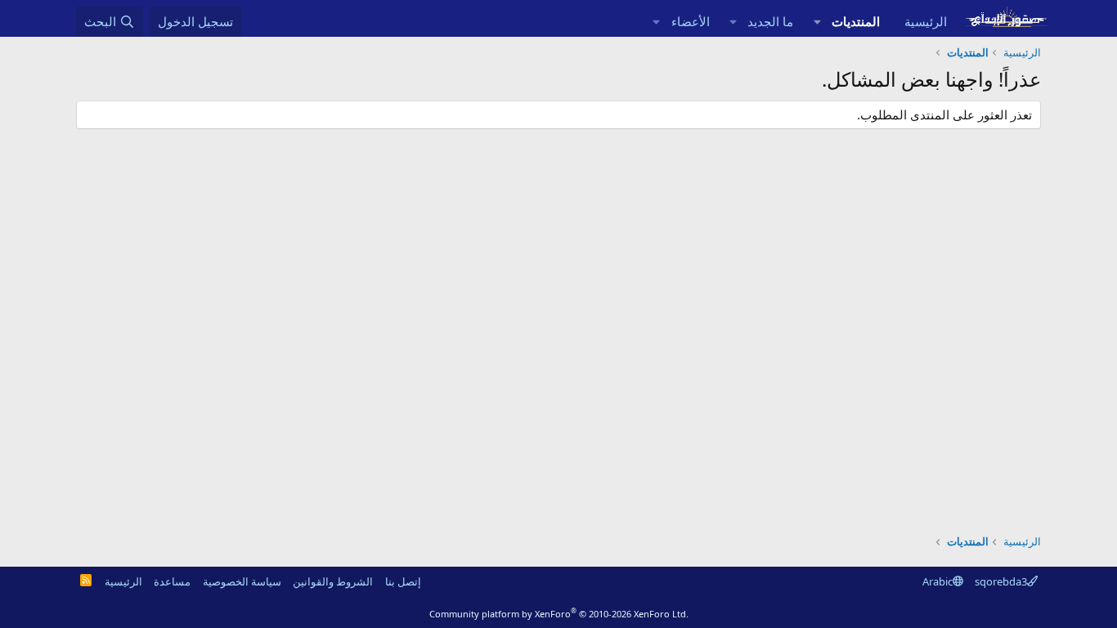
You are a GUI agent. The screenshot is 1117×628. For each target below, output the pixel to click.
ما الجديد (770, 21)
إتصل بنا (403, 581)
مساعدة (172, 581)
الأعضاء (690, 21)
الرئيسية (925, 21)
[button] (816, 22)
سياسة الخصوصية (242, 581)
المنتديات (856, 21)
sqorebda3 (1001, 581)
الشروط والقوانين (333, 581)
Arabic (937, 581)
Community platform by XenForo (559, 614)
